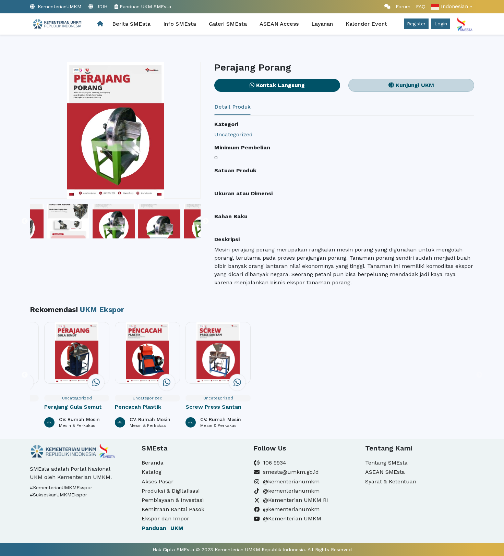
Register (416, 23)
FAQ (420, 6)
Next (205, 221)
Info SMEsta (179, 24)
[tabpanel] (344, 203)
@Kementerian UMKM (292, 518)
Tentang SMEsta (386, 462)
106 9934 (274, 462)
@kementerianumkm (291, 481)
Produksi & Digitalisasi (171, 490)
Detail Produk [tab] (232, 106)
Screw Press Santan (213, 407)
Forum (400, 6)
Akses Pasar (157, 481)
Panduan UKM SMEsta (145, 6)
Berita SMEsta (131, 24)
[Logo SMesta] (57, 24)
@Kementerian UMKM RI (295, 500)
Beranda (153, 462)
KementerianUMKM (58, 6)
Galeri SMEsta (228, 24)
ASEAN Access (279, 24)
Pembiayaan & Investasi (173, 500)
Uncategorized (233, 134)
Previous (24, 221)
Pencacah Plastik (138, 407)
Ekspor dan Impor (165, 518)
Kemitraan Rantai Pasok (173, 509)
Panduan (162, 528)
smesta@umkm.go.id (291, 472)
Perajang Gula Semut (73, 407)
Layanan (322, 24)
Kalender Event (366, 24)
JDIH (101, 6)
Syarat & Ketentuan (390, 481)
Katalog (151, 472)
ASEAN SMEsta (385, 472)
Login (440, 23)
